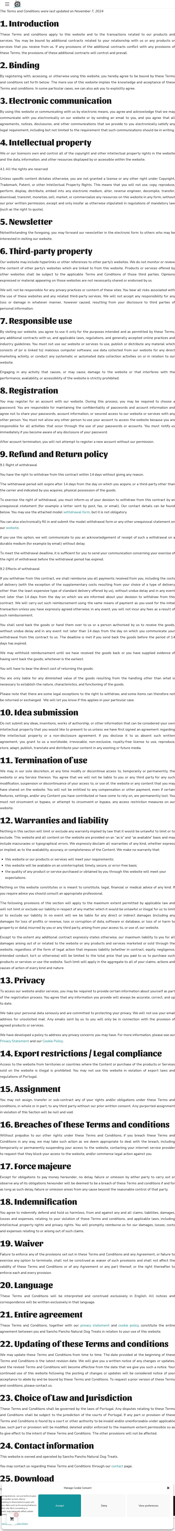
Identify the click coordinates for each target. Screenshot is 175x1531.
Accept (60, 1505)
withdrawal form (76, 512)
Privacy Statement (14, 1041)
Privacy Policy (21, 1523)
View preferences (148, 1505)
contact (117, 1466)
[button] (168, 1488)
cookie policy (128, 1325)
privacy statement (95, 1325)
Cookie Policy (53, 1041)
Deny (104, 1505)
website (12, 528)
